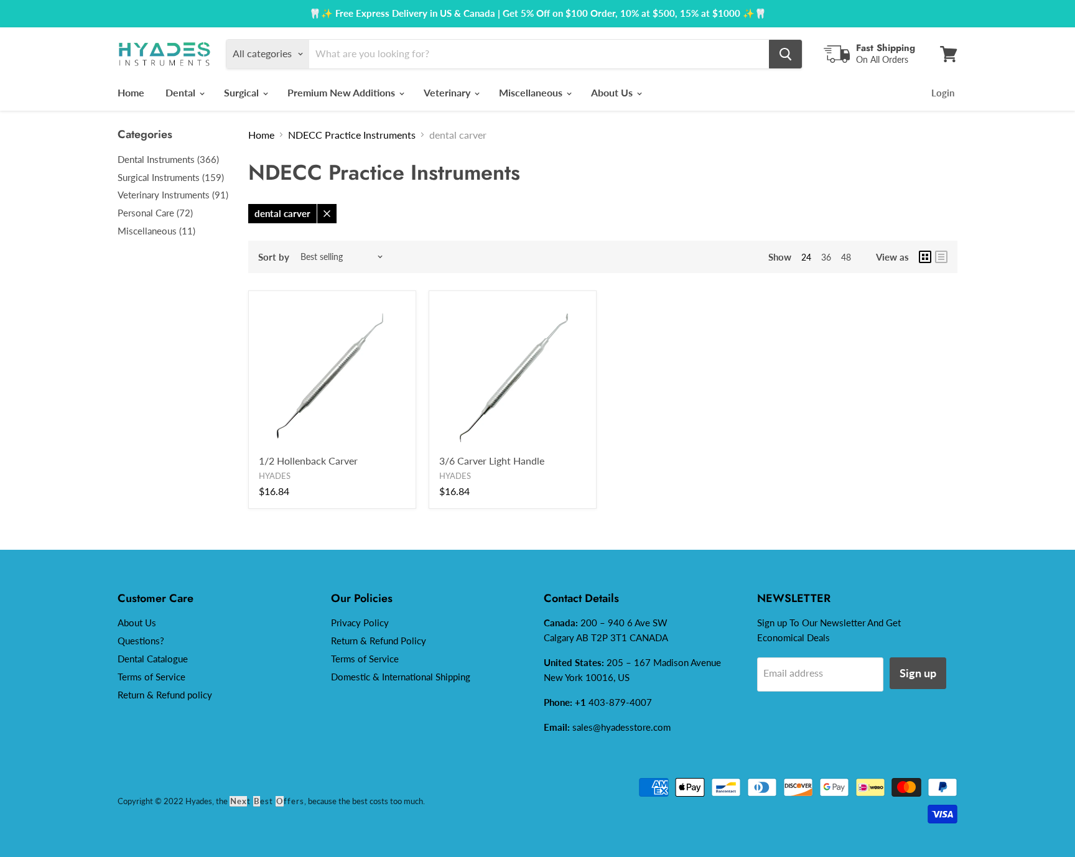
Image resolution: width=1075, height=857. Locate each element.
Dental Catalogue (153, 658)
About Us (613, 92)
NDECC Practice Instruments (352, 135)
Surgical (242, 92)
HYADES (275, 476)
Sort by (273, 257)
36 (826, 257)
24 (806, 257)
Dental (181, 92)
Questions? (141, 640)
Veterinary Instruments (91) (173, 194)
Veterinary (448, 92)
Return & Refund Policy (378, 640)
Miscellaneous (532, 92)
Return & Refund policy (165, 694)
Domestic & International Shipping (400, 676)
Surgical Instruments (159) (171, 177)
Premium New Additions (342, 92)
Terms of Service (151, 676)
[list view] (941, 257)
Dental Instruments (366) (168, 159)
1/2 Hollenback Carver (308, 460)
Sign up (918, 673)
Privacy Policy (360, 622)
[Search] (785, 54)
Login (942, 92)
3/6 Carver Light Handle (491, 460)
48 (846, 257)
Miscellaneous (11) (156, 230)
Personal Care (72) (155, 212)
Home (131, 92)
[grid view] (925, 257)
